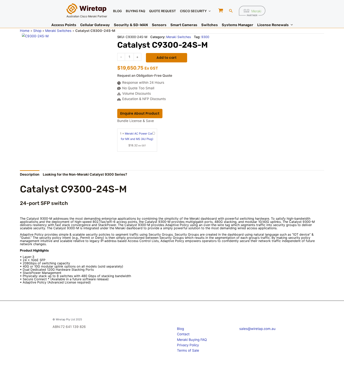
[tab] (29, 174)
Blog (180, 329)
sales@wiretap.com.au (257, 329)
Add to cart (166, 57)
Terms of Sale (188, 350)
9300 (205, 37)
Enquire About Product (139, 113)
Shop (37, 31)
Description (29, 174)
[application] (209, 11)
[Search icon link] (231, 11)
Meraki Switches (58, 31)
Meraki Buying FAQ (192, 340)
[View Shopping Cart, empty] (221, 11)
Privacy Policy (188, 345)
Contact (183, 334)
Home (24, 31)
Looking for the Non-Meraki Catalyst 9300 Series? (85, 174)
